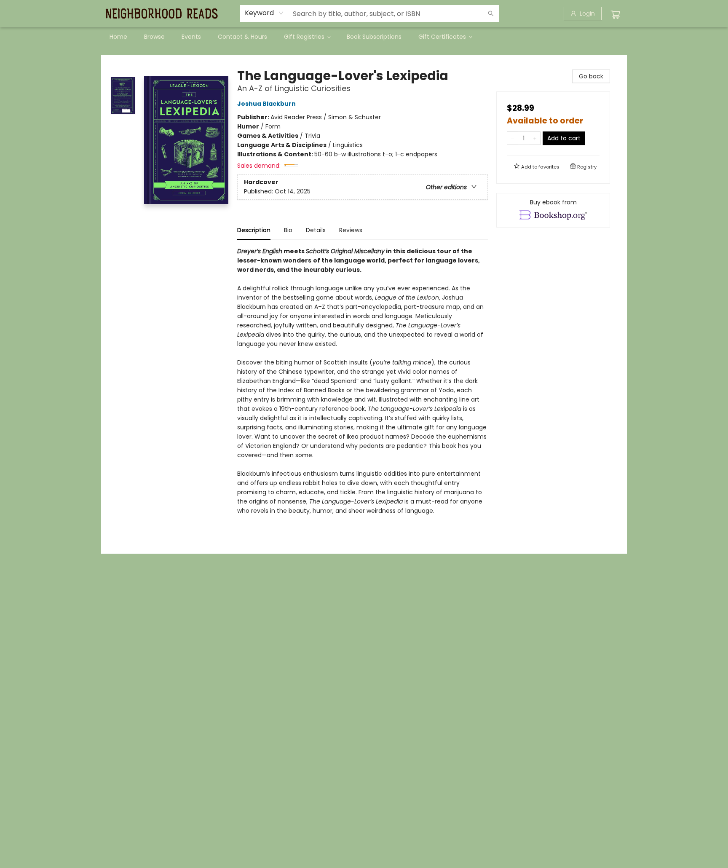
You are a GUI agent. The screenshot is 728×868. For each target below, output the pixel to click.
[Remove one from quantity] (512, 138)
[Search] (490, 13)
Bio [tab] (288, 230)
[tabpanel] (362, 390)
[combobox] (264, 13)
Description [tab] (253, 230)
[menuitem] (118, 36)
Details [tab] (316, 230)
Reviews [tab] (350, 230)
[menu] (364, 36)
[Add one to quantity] (535, 138)
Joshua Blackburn (266, 103)
